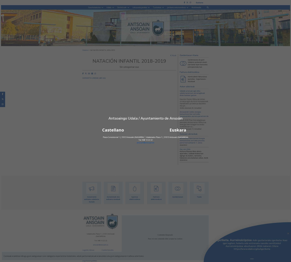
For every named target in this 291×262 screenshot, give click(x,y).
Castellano (113, 130)
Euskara (178, 130)
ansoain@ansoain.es (145, 142)
